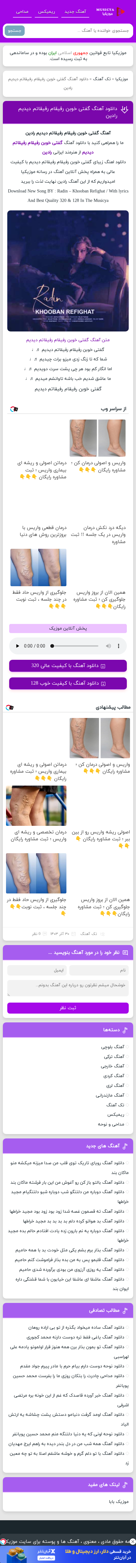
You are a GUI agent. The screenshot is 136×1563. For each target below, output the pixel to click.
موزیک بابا (119, 1502)
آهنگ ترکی (114, 1057)
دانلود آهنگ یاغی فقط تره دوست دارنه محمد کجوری (75, 1337)
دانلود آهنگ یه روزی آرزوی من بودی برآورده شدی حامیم (71, 1270)
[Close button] (133, 1541)
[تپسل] (3, 1541)
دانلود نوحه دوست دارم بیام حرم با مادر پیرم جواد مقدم (72, 1366)
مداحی (22, 12)
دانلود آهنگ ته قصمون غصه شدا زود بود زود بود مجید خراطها (66, 1212)
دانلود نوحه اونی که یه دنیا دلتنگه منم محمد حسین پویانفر (68, 1434)
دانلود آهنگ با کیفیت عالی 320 (65, 665)
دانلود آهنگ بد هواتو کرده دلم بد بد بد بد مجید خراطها (73, 1221)
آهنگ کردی (113, 1076)
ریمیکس (46, 12)
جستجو (15, 31)
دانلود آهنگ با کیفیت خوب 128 (65, 683)
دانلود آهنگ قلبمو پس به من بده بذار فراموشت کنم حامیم (69, 1260)
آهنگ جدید (75, 12)
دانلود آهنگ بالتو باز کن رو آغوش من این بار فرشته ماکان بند (67, 1183)
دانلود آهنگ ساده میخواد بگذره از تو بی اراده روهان (76, 1328)
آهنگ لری (115, 1086)
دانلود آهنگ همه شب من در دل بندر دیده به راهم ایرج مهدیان (66, 1444)
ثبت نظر (68, 1008)
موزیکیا (121, 79)
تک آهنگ (102, 79)
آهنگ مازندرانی (110, 1096)
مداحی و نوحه (111, 1124)
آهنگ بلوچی (112, 1047)
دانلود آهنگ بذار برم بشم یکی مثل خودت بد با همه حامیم (69, 1250)
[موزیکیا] (109, 12)
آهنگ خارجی (112, 1066)
